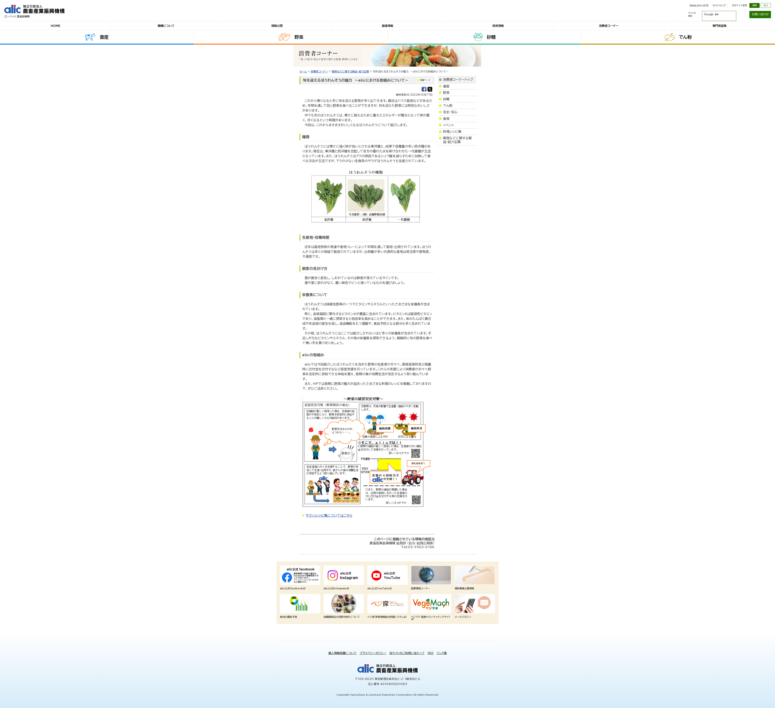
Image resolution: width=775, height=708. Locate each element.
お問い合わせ (760, 14)
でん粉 (685, 37)
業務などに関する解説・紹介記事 (350, 71)
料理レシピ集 (452, 131)
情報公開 (277, 25)
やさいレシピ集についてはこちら (329, 515)
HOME (55, 25)
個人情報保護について (342, 653)
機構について (166, 25)
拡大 (766, 5)
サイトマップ (719, 5)
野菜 (298, 37)
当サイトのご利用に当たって (407, 653)
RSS (431, 653)
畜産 (104, 37)
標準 (754, 5)
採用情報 (498, 25)
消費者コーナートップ (458, 79)
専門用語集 (719, 25)
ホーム (303, 71)
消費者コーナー (609, 25)
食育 (446, 118)
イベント (448, 125)
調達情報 (387, 25)
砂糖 (491, 37)
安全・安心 (450, 112)
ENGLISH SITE (699, 5)
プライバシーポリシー (373, 653)
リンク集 (442, 653)
